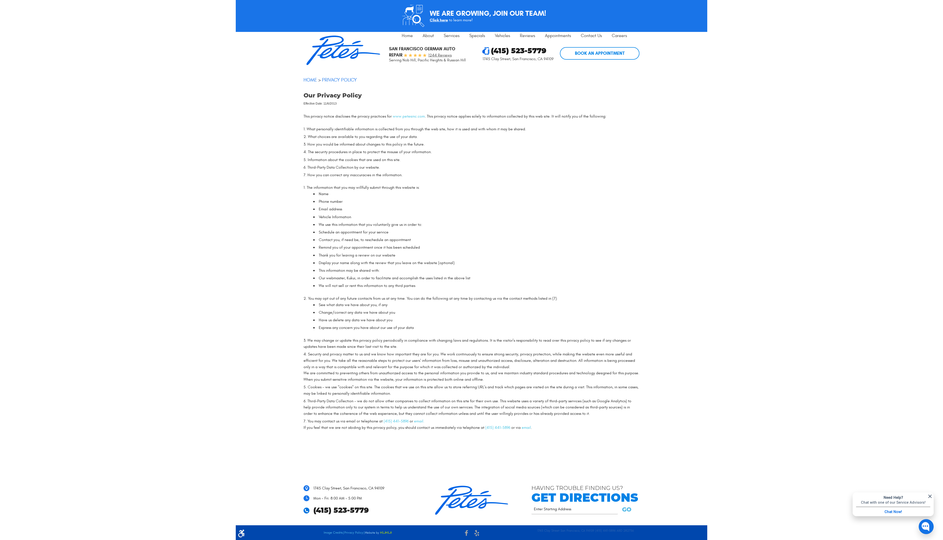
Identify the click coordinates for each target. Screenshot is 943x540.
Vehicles (502, 35)
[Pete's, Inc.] (343, 50)
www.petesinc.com (409, 116)
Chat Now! (893, 511)
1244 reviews (440, 55)
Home (407, 35)
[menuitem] (407, 36)
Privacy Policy (339, 80)
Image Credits (333, 532)
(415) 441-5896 (396, 421)
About (428, 35)
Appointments (558, 35)
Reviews (527, 35)
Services (451, 35)
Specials (477, 35)
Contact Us (591, 35)
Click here (439, 20)
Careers (619, 35)
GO (625, 510)
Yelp (476, 534)
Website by (378, 533)
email (526, 427)
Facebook (466, 534)
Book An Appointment (600, 53)
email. (419, 421)
